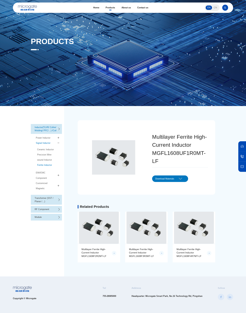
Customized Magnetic (41, 186)
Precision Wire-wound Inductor (44, 157)
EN (209, 7)
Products (110, 7)
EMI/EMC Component (41, 175)
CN (215, 7)
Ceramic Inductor (45, 149)
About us (126, 7)
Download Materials (164, 178)
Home (96, 7)
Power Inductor (43, 138)
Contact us (142, 7)
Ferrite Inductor (44, 165)
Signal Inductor (43, 143)
